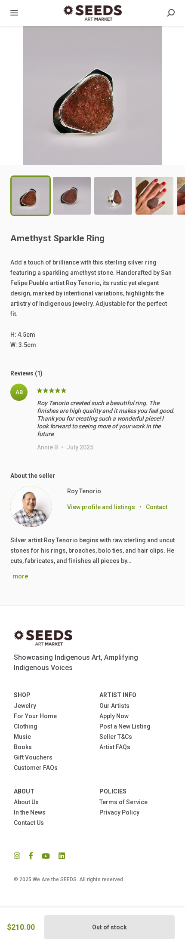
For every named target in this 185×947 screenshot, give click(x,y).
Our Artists (114, 705)
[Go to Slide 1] (30, 195)
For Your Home (35, 716)
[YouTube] (45, 855)
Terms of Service (123, 802)
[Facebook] (31, 855)
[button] (92, 95)
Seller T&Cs (115, 736)
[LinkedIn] (59, 855)
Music (22, 736)
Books (23, 747)
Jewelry (25, 705)
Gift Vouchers (33, 757)
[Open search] (171, 13)
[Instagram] (19, 855)
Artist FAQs (114, 747)
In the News (30, 812)
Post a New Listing (125, 726)
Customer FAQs (36, 767)
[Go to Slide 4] (154, 195)
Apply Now (114, 716)
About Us (26, 802)
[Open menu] (14, 13)
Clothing (25, 726)
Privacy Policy (119, 812)
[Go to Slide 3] (113, 195)
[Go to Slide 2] (72, 195)
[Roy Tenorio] (31, 506)
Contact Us (29, 822)
